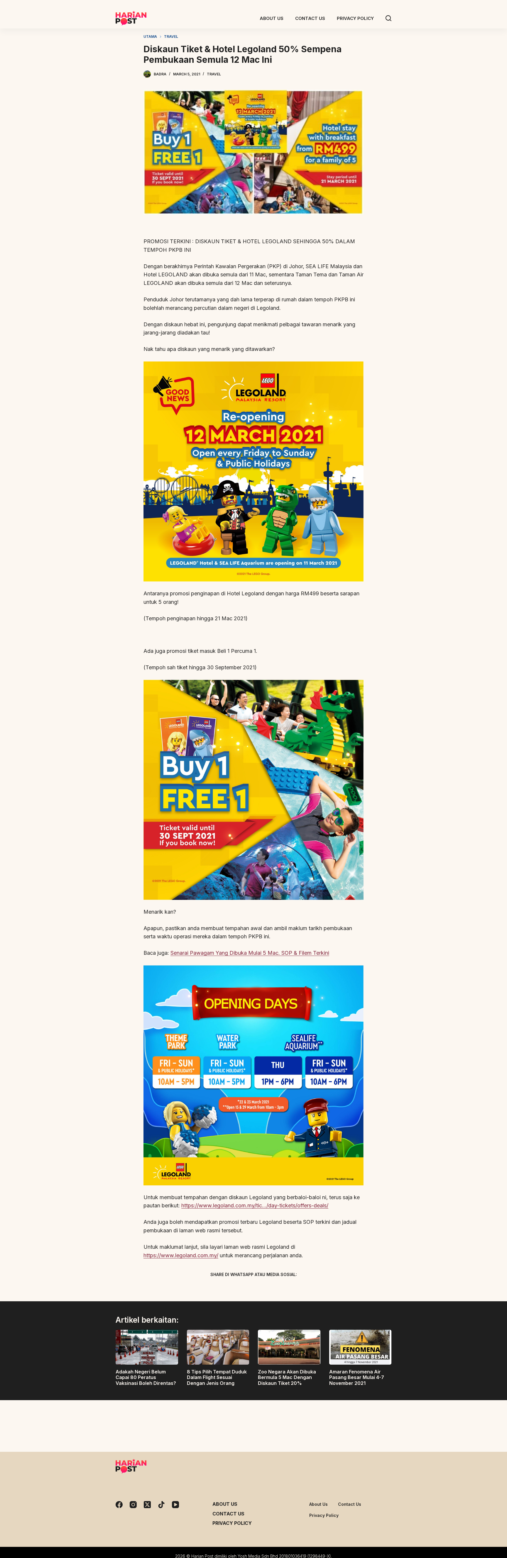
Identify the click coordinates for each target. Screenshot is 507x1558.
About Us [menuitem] (271, 18)
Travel (214, 74)
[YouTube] (175, 1504)
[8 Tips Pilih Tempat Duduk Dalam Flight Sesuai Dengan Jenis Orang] (218, 1347)
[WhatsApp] (284, 1288)
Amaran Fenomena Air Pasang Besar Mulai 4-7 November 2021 (356, 1377)
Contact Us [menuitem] (310, 18)
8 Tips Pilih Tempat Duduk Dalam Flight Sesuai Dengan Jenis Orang (217, 1377)
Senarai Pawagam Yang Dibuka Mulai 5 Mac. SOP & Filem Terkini (249, 953)
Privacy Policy (232, 1523)
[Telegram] (264, 1288)
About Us (224, 1504)
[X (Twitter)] (243, 1288)
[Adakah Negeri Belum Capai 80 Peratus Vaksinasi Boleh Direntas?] (147, 1347)
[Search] (388, 18)
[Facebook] (222, 1288)
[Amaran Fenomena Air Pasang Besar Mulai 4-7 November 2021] (360, 1347)
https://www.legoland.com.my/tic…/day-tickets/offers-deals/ (254, 1205)
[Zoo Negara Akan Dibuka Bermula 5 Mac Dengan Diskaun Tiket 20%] (289, 1347)
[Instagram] (133, 1504)
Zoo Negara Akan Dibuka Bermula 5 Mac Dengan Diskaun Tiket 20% (287, 1377)
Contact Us (228, 1514)
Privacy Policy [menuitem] (355, 18)
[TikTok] (161, 1504)
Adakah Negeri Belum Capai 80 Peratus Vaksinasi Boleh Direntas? (146, 1377)
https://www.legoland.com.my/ (180, 1255)
